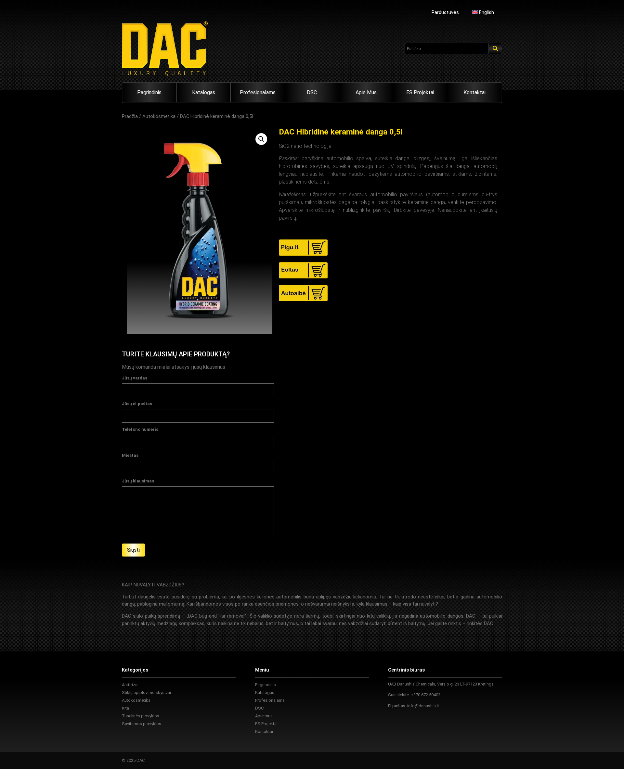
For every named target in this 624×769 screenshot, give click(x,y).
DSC (312, 92)
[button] (261, 139)
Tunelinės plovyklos (140, 715)
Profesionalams (258, 92)
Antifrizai (130, 684)
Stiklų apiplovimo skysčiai (146, 692)
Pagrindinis (149, 92)
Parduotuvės (445, 12)
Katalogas (203, 92)
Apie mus (366, 92)
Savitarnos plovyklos (141, 723)
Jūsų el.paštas (137, 404)
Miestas (130, 455)
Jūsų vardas (134, 378)
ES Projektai (420, 92)
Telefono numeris (140, 429)
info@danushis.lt (423, 705)
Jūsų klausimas (138, 481)
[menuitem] (482, 12)
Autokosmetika (159, 116)
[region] (84, 718)
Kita (125, 708)
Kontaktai (474, 92)
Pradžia (130, 116)
